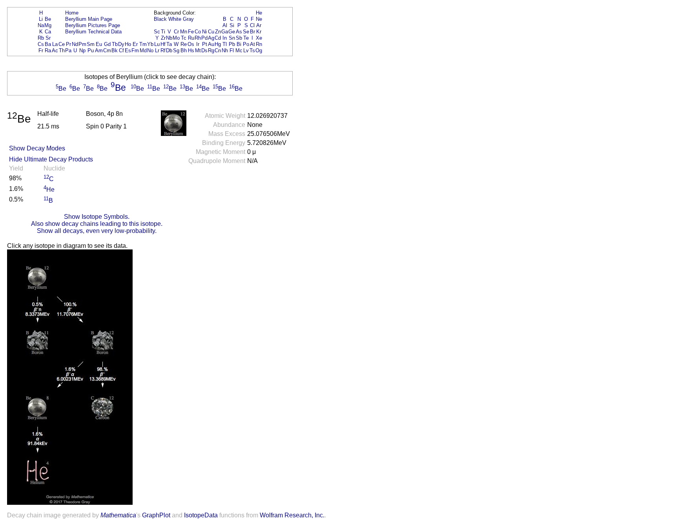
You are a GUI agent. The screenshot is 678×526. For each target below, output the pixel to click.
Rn (259, 44)
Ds (204, 50)
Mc (238, 50)
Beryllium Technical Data (93, 32)
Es (128, 50)
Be (48, 19)
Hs (191, 50)
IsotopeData (201, 515)
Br (252, 32)
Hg (218, 44)
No (150, 50)
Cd (218, 38)
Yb (150, 44)
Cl (252, 25)
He (259, 13)
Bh (183, 50)
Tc (183, 38)
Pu (90, 50)
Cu (211, 32)
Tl (224, 44)
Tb (115, 44)
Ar (258, 25)
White (174, 19)
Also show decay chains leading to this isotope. (96, 223)
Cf (121, 50)
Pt (204, 44)
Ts (252, 50)
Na (41, 25)
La (55, 44)
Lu (157, 44)
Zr (163, 38)
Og (258, 50)
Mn (183, 32)
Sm (91, 44)
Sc (157, 32)
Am (99, 50)
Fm (135, 50)
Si (232, 25)
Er (135, 44)
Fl (232, 50)
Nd (75, 44)
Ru (191, 38)
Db (169, 50)
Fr (40, 50)
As (239, 32)
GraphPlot (156, 515)
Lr (157, 50)
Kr (258, 32)
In (224, 38)
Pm (82, 44)
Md (143, 50)
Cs (41, 44)
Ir (197, 44)
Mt (198, 50)
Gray (188, 19)
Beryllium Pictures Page (92, 25)
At (252, 44)
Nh (225, 50)
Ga (224, 32)
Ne (259, 19)
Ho (128, 44)
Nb (169, 38)
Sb (239, 38)
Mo (176, 38)
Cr (176, 32)
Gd (107, 44)
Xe (259, 38)
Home (71, 13)
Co (198, 32)
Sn (232, 38)
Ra (48, 50)
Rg (211, 50)
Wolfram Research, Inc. (292, 515)
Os (191, 44)
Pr (68, 44)
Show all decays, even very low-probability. (97, 230)
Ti (163, 32)
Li (41, 19)
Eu (99, 44)
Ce (61, 44)
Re (183, 44)
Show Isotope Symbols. (96, 216)
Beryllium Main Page (88, 19)
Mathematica (118, 515)
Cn (218, 50)
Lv (246, 50)
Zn (218, 32)
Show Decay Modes (37, 148)
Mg (47, 25)
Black (160, 19)
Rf (163, 50)
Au (211, 44)
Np (82, 50)
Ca (48, 32)
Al (224, 25)
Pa (68, 50)
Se (246, 32)
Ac (55, 50)
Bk (114, 50)
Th (62, 50)
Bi (239, 44)
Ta (169, 44)
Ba (48, 44)
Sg (176, 50)
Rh (198, 38)
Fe (191, 32)
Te (246, 38)
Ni (204, 32)
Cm (107, 50)
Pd (204, 38)
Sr (48, 38)
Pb (232, 44)
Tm (143, 44)
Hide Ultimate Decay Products (51, 159)
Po (246, 44)
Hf (163, 44)
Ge (231, 32)
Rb (41, 38)
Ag (211, 38)
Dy (121, 44)
